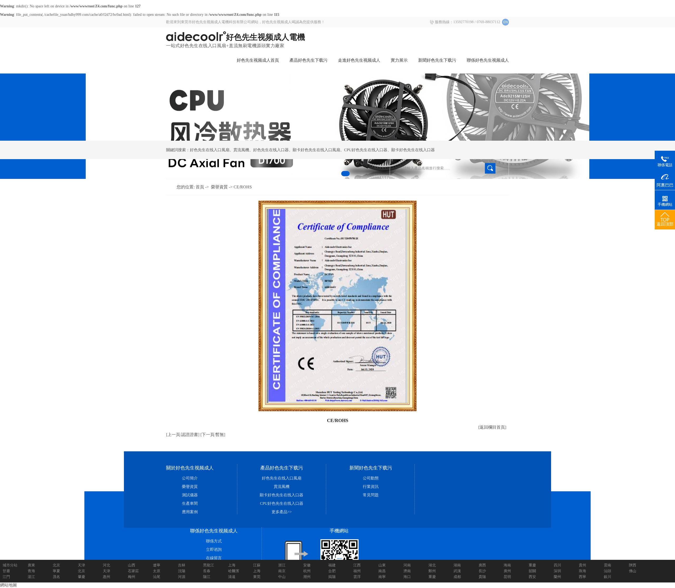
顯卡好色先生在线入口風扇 (316, 150)
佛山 (632, 571)
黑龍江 (208, 565)
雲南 (607, 565)
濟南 (407, 571)
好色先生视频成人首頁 (258, 60)
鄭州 (432, 571)
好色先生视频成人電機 (265, 37)
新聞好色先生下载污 (437, 60)
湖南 (457, 565)
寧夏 (56, 571)
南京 (282, 571)
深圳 (557, 571)
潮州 (307, 577)
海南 (507, 565)
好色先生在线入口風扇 (209, 150)
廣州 (507, 571)
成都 (457, 577)
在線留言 (214, 558)
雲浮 (357, 577)
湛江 (31, 577)
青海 (31, 571)
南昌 (382, 571)
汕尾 (156, 577)
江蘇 (257, 565)
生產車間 (190, 503)
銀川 (607, 577)
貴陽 (482, 577)
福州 (357, 571)
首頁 (200, 187)
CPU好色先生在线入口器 (365, 150)
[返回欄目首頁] (492, 427)
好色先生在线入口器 (271, 150)
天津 (81, 565)
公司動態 (371, 478)
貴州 (582, 565)
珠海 (582, 571)
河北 (106, 565)
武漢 (457, 571)
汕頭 (607, 571)
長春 (206, 571)
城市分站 (10, 565)
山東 (382, 565)
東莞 (257, 577)
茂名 (56, 577)
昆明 (507, 577)
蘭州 (557, 577)
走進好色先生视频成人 (359, 60)
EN (505, 22)
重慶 (532, 565)
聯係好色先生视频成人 (488, 60)
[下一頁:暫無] (212, 434)
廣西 (482, 565)
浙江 (282, 565)
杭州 (307, 571)
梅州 (131, 577)
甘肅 (6, 571)
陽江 (206, 577)
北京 (56, 565)
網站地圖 (8, 585)
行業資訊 (371, 486)
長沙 (482, 571)
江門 (6, 577)
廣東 (31, 565)
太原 (156, 571)
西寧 (582, 577)
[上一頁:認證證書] (182, 434)
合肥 (332, 571)
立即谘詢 (214, 549)
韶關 (532, 571)
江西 (357, 565)
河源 (181, 577)
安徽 (307, 565)
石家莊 (133, 571)
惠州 (106, 577)
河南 (407, 565)
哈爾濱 (233, 571)
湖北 (432, 565)
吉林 (181, 565)
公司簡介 (190, 478)
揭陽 (332, 577)
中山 (282, 577)
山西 (131, 565)
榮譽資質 (219, 187)
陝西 (632, 565)
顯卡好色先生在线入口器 (413, 150)
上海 (231, 565)
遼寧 (156, 565)
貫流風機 (241, 150)
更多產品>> (282, 512)
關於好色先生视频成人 (190, 468)
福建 (332, 565)
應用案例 (190, 512)
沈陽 (181, 571)
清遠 (231, 577)
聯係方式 (214, 541)
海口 (407, 577)
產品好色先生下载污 (308, 60)
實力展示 (399, 60)
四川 (557, 565)
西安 (532, 577)
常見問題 (371, 495)
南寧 (382, 577)
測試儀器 (190, 495)
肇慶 (81, 577)
